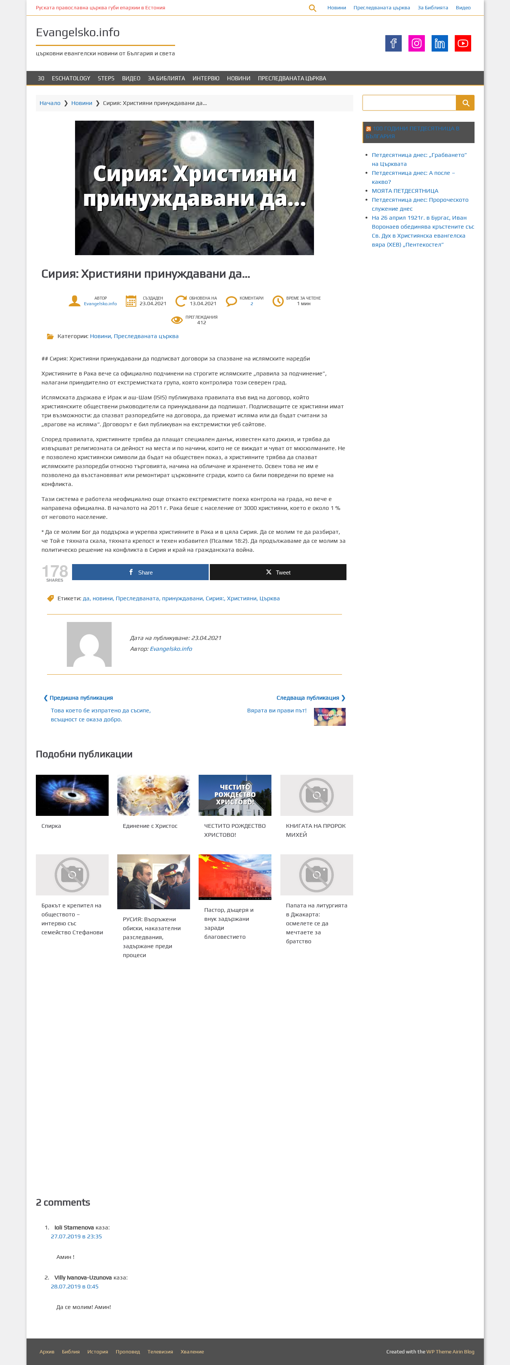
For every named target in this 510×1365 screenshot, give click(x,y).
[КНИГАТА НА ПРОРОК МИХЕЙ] (316, 795)
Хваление (192, 1352)
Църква (269, 598)
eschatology (71, 78)
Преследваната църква (382, 7)
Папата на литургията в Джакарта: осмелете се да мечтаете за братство (317, 923)
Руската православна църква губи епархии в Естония (100, 7)
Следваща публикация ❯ (311, 697)
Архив (47, 1352)
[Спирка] (72, 795)
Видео (463, 7)
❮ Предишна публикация (78, 697)
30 (41, 78)
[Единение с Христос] (153, 795)
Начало (50, 102)
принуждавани (182, 598)
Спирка (51, 825)
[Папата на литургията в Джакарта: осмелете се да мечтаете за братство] (316, 874)
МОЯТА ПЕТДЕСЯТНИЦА (405, 190)
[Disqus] (194, 1077)
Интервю (206, 78)
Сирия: (215, 598)
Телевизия (160, 1352)
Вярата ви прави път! (277, 710)
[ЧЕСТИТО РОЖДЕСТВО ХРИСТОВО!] (235, 795)
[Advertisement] (436, 318)
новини (103, 598)
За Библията (433, 7)
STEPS (106, 78)
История (97, 1352)
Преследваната (137, 598)
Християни (241, 598)
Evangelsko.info (78, 32)
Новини (336, 7)
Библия (71, 1352)
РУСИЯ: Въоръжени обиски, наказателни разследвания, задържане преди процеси (152, 937)
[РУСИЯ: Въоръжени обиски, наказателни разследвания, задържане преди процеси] (153, 881)
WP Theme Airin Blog (450, 1352)
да (86, 598)
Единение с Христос (150, 825)
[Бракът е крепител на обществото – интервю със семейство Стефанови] (72, 874)
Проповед (128, 1352)
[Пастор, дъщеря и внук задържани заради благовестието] (235, 877)
